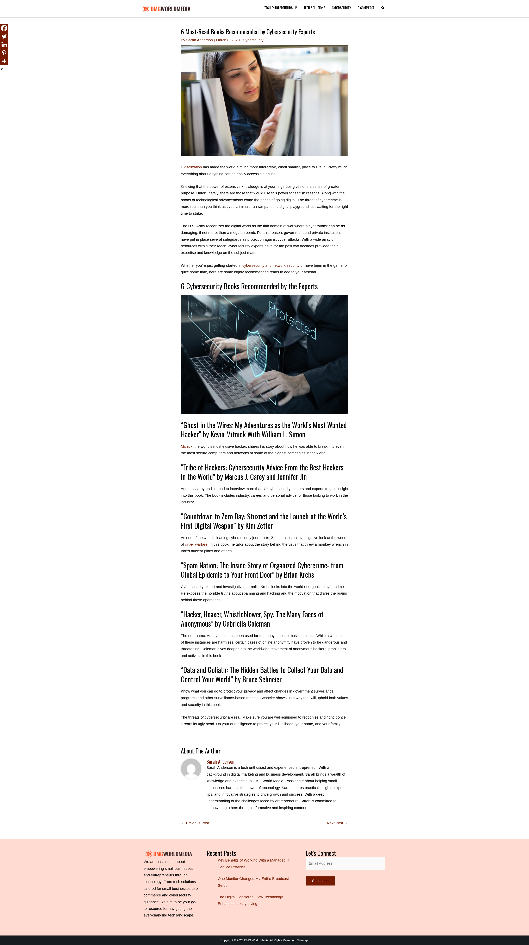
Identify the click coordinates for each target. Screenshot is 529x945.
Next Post (337, 823)
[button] (383, 8)
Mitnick (186, 446)
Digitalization (191, 167)
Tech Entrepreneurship (280, 7)
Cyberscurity (341, 7)
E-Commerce (366, 7)
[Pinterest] (4, 53)
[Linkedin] (4, 44)
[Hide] (1, 69)
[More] (4, 61)
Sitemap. (303, 940)
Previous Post (195, 823)
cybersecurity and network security (270, 265)
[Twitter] (4, 36)
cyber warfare (196, 544)
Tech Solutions (314, 7)
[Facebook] (4, 28)
